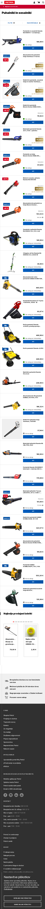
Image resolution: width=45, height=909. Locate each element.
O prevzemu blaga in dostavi (13, 865)
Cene (5, 859)
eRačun (6, 766)
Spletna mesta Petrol (11, 782)
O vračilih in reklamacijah (12, 869)
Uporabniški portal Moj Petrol (13, 760)
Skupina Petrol (8, 715)
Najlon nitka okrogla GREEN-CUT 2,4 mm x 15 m (30, 641)
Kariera (5, 725)
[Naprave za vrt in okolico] (4, 7)
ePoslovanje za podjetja (12, 763)
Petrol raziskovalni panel (12, 786)
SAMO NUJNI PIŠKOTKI (22, 904)
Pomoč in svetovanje (11, 835)
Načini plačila (8, 862)
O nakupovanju (8, 852)
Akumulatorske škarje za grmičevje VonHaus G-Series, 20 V (10, 641)
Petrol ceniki (7, 841)
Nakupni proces (9, 855)
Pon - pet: (7, 816)
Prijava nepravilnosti (10, 739)
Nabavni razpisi (8, 749)
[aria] (11, 631)
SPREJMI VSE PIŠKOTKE (23, 898)
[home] (9, 2)
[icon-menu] (2, 2)
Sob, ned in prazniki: (10, 819)
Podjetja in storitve (10, 719)
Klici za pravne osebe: (11, 823)
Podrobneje (8, 889)
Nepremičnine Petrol (10, 745)
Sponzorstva (8, 742)
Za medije (7, 732)
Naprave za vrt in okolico (12, 6)
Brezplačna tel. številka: (11, 806)
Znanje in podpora (9, 838)
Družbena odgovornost (11, 735)
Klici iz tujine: (8, 813)
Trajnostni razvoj (9, 722)
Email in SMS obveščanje (12, 789)
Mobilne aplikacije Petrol (12, 779)
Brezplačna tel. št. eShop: (12, 809)
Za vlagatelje (8, 729)
